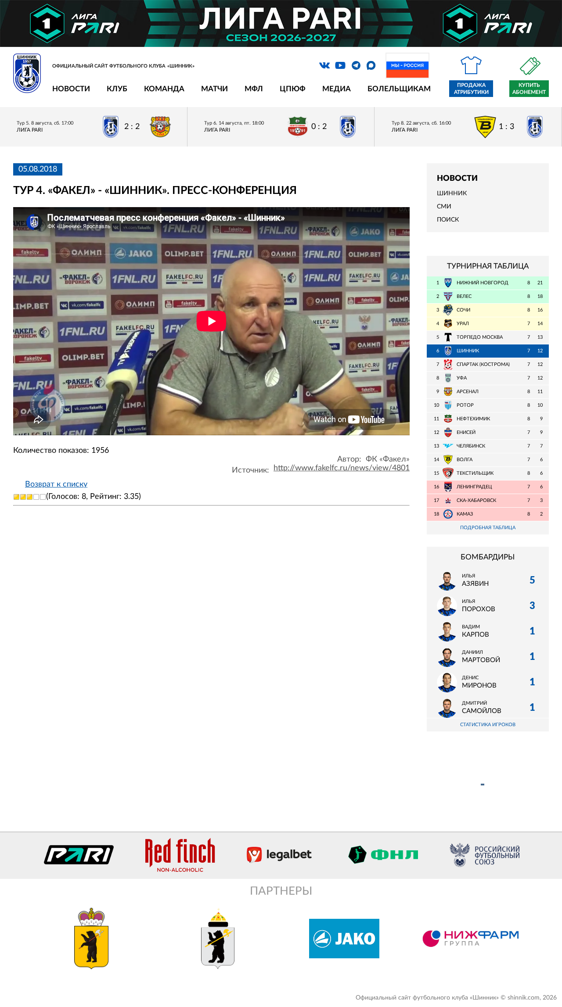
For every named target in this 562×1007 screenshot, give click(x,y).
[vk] (324, 65)
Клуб (117, 89)
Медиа (336, 89)
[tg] (356, 65)
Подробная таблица (487, 527)
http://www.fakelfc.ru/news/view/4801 (342, 468)
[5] (43, 497)
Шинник (452, 193)
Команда (164, 89)
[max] (371, 65)
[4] (36, 497)
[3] (29, 497)
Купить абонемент (529, 88)
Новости (71, 89)
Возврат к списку (56, 484)
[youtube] (340, 65)
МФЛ (254, 89)
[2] (23, 497)
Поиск (448, 220)
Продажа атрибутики (471, 88)
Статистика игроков (487, 724)
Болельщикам (399, 89)
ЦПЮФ (293, 89)
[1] (16, 497)
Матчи (214, 89)
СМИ (444, 207)
